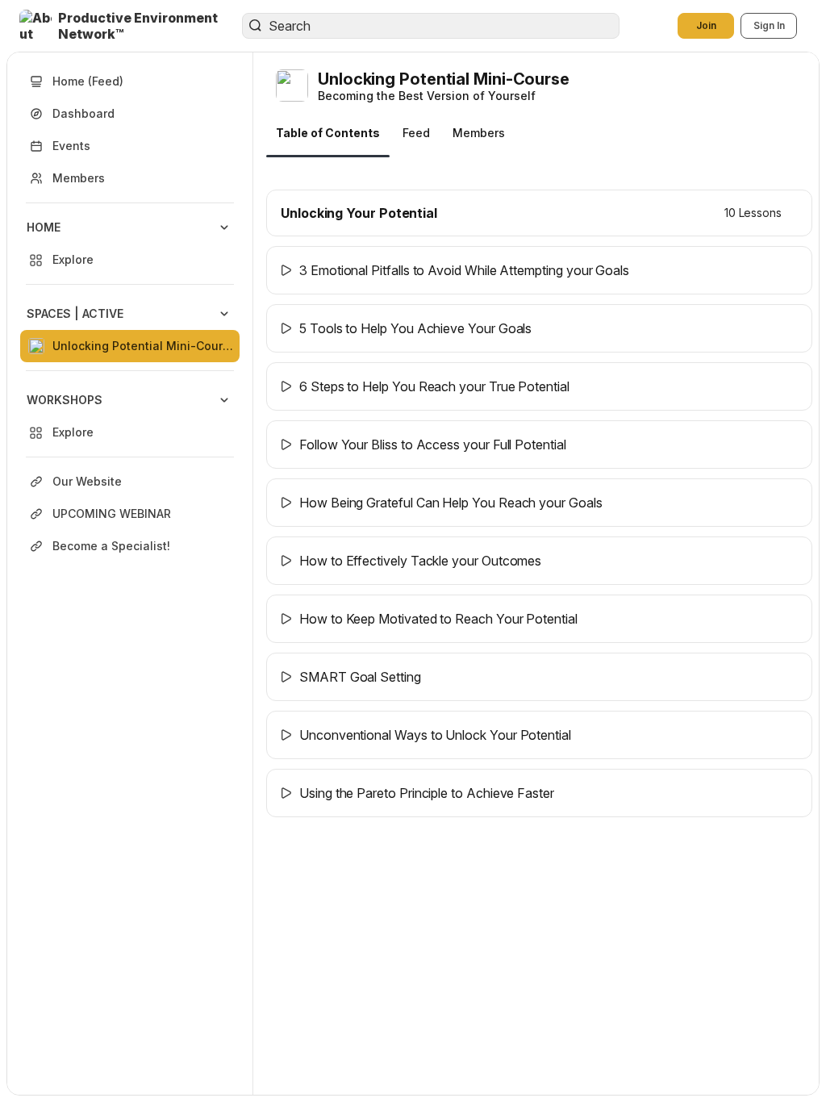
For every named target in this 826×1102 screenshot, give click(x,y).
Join (706, 25)
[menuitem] (130, 243)
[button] (132, 25)
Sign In (769, 25)
